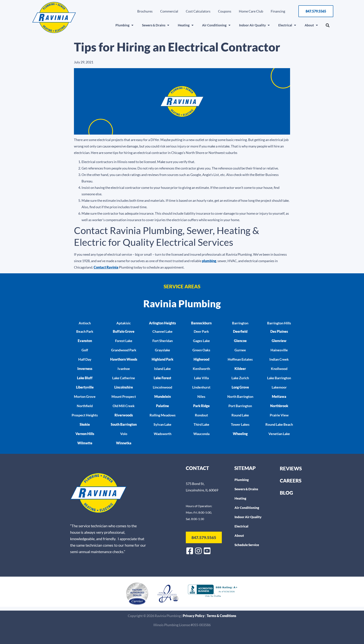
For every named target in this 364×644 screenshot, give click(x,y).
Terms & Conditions (221, 616)
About (309, 25)
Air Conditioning (214, 25)
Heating (184, 25)
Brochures (145, 11)
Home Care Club (251, 11)
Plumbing (122, 25)
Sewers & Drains (153, 25)
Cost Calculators (198, 11)
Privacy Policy (194, 616)
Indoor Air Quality (252, 25)
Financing (278, 11)
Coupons (224, 11)
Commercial (169, 11)
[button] (327, 25)
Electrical (285, 25)
